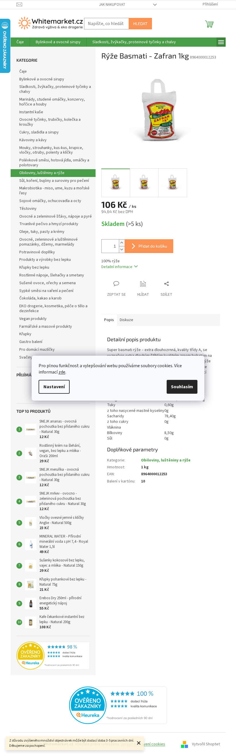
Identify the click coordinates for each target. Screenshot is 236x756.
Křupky (25, 334)
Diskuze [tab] (126, 320)
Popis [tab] (109, 320)
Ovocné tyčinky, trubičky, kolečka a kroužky (50, 122)
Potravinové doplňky (37, 252)
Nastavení (54, 387)
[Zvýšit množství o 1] (122, 243)
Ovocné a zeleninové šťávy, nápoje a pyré (55, 216)
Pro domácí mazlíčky (37, 349)
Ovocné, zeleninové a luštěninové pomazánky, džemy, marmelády (48, 242)
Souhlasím (182, 387)
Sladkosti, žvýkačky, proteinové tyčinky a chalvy (55, 89)
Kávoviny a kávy (33, 140)
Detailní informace (116, 267)
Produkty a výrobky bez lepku (45, 260)
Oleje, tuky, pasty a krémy (41, 232)
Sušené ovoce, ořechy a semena (47, 283)
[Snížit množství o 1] (122, 249)
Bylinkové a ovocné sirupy (41, 79)
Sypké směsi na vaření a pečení (46, 291)
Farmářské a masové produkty (45, 326)
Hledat (140, 23)
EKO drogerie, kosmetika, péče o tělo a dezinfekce (53, 308)
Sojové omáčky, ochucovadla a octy (50, 201)
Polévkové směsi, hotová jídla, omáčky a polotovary (54, 162)
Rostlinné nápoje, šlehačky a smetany (51, 275)
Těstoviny (28, 209)
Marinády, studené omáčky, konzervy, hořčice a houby (52, 102)
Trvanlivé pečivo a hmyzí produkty (48, 224)
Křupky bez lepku (34, 267)
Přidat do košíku (152, 246)
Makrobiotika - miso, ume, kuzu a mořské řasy (54, 190)
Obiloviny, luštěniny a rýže (41, 173)
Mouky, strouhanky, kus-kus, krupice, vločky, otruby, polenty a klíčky (51, 150)
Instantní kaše (31, 112)
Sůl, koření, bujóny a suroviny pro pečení (54, 181)
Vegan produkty (33, 319)
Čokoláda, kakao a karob (40, 298)
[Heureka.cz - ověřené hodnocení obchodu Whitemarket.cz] (118, 705)
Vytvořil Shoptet (206, 744)
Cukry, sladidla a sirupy (39, 132)
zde (61, 372)
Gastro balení (30, 342)
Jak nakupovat (112, 4)
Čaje (23, 71)
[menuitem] (20, 42)
